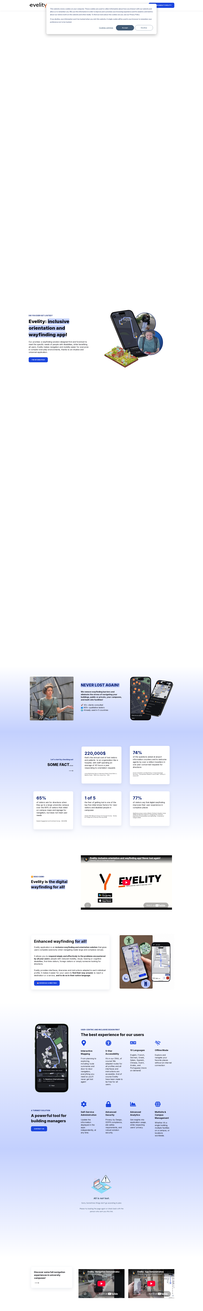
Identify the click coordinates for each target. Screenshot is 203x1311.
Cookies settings (106, 28)
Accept (125, 28)
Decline (144, 28)
